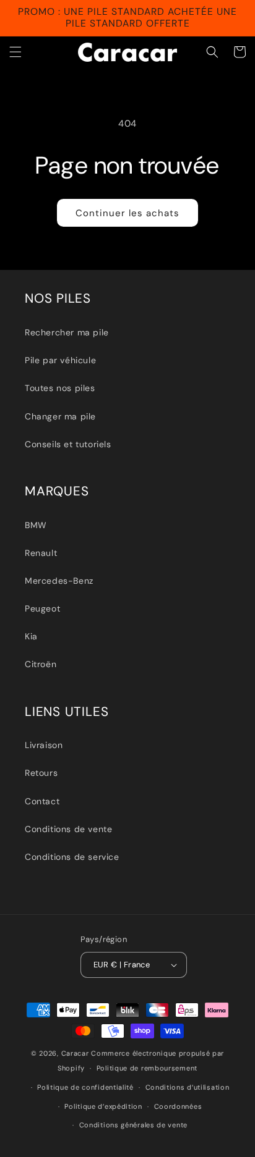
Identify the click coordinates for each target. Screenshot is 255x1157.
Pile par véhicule (60, 360)
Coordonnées (178, 1106)
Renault (41, 552)
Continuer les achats (127, 213)
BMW (36, 525)
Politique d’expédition (103, 1106)
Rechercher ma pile (67, 332)
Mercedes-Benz (59, 580)
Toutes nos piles (60, 387)
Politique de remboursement (147, 1068)
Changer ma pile (60, 416)
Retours (41, 772)
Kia (31, 636)
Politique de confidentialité (85, 1087)
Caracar (75, 1053)
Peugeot (42, 608)
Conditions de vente (68, 829)
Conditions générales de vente (133, 1125)
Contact (42, 801)
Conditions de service (72, 856)
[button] (15, 51)
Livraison (44, 745)
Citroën (40, 664)
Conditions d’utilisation (187, 1087)
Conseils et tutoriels (68, 444)
